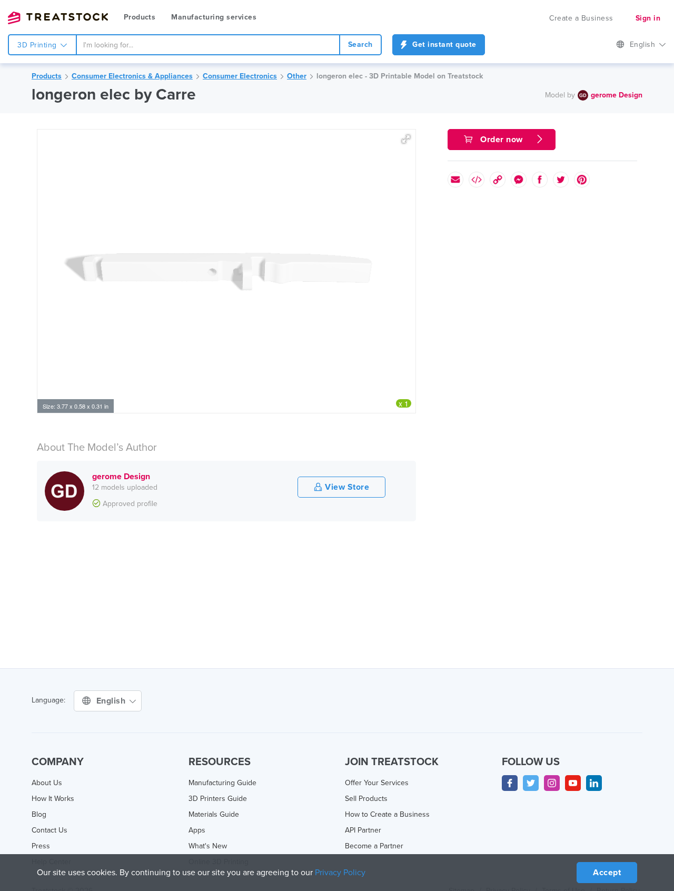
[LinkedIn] (594, 783)
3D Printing (38, 45)
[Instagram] (552, 783)
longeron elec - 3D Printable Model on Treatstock (399, 76)
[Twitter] (531, 783)
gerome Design (616, 95)
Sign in (648, 18)
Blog (39, 814)
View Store (346, 487)
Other (296, 76)
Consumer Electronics (240, 76)
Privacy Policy (340, 872)
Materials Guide (214, 814)
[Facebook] (510, 783)
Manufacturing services (213, 17)
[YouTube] (573, 783)
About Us (47, 782)
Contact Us (49, 830)
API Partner (363, 830)
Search (360, 44)
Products (139, 17)
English (644, 44)
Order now (502, 139)
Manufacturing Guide (222, 782)
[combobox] (208, 44)
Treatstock (58, 18)
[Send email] (455, 179)
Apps (197, 830)
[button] (406, 139)
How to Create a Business (387, 814)
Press (41, 845)
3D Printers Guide (218, 798)
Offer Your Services (377, 782)
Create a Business (581, 18)
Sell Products (366, 798)
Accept (607, 872)
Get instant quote (443, 44)
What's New (208, 845)
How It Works (53, 798)
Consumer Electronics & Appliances (132, 76)
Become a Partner (374, 845)
